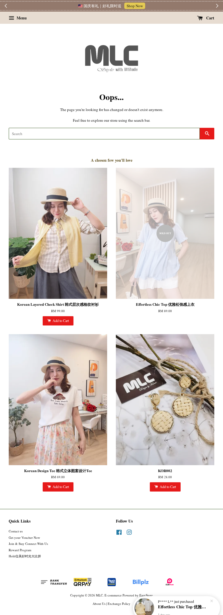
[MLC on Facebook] (119, 533)
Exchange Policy (119, 603)
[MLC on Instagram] (129, 533)
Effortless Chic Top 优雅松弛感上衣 (183, 599)
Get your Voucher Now (24, 537)
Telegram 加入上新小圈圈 (139, 5)
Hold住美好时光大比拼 (25, 556)
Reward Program (20, 550)
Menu (21, 18)
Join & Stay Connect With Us (28, 543)
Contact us (16, 531)
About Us (99, 603)
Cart (209, 18)
